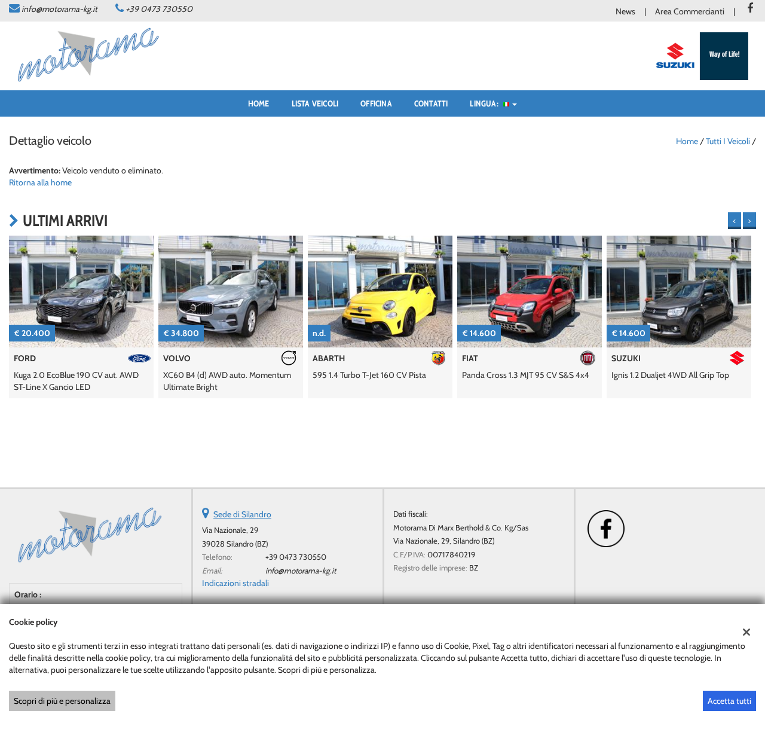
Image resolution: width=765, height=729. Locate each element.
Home (259, 103)
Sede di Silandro (242, 514)
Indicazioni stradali (235, 583)
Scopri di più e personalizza (62, 701)
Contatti (431, 103)
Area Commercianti (689, 11)
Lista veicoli (315, 103)
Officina (376, 103)
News (625, 11)
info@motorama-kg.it (59, 9)
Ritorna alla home (40, 182)
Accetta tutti (729, 701)
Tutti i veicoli (728, 141)
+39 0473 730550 (159, 9)
